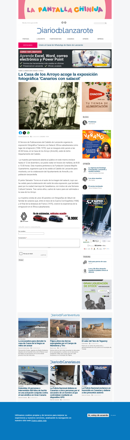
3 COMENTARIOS (63, 348)
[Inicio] (65, 33)
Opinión (85, 39)
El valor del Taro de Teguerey (94, 341)
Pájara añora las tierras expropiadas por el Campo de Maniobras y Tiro (63, 343)
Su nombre (21, 231)
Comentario (22, 238)
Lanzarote (41, 39)
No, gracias (113, 415)
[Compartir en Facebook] (20, 134)
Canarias (70, 39)
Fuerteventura (55, 39)
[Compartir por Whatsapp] (28, 134)
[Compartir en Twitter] (24, 134)
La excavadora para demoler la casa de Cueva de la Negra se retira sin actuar (32, 343)
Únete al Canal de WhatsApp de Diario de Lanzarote (61, 45)
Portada (26, 39)
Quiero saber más (39, 420)
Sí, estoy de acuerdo (98, 415)
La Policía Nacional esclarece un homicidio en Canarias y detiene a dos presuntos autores (96, 390)
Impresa (100, 39)
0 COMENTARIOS (36, 136)
